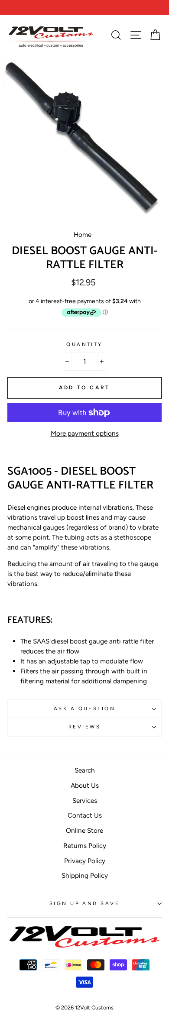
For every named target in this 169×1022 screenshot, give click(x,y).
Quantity (84, 344)
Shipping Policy (85, 875)
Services (84, 800)
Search (85, 770)
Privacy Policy (84, 861)
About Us (85, 785)
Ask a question (84, 708)
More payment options (85, 433)
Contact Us (85, 815)
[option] (84, 7)
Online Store (84, 830)
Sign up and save (84, 903)
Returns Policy (84, 845)
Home (82, 234)
